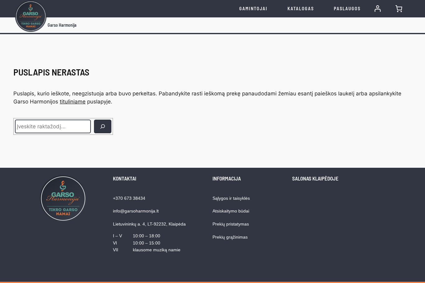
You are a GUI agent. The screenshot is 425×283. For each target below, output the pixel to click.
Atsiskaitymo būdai (231, 210)
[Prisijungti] (377, 8)
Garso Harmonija (62, 25)
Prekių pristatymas (231, 223)
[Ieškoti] (102, 126)
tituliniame (73, 101)
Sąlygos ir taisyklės (231, 198)
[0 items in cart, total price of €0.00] (398, 8)
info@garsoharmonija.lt (136, 210)
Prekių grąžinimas (230, 237)
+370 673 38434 (129, 198)
